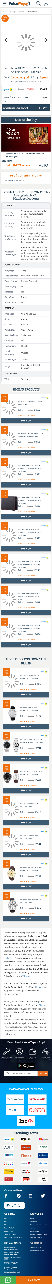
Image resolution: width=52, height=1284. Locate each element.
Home (32, 1218)
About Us (7, 1218)
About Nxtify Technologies (13, 1237)
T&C (5, 101)
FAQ (5, 1225)
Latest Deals (34, 1231)
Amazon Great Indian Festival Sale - (11, 1253)
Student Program (36, 1237)
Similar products (26, 389)
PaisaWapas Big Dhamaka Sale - (11, 1248)
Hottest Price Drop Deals (38, 1234)
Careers (33, 1228)
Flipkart (44, 77)
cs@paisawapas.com (37, 1250)
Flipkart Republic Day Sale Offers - (11, 1263)
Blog (5, 1221)
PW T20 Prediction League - (10, 1268)
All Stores (33, 1221)
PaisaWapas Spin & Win (12, 1272)
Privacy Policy (8, 1231)
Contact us (36, 1243)
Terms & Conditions (10, 1234)
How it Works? (9, 1228)
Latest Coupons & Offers (38, 1225)
